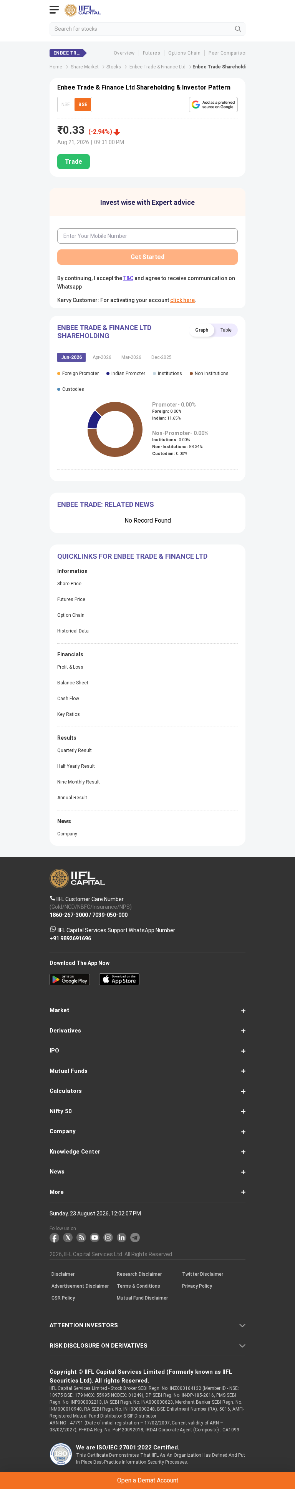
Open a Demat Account (147, 758)
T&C (93, 777)
